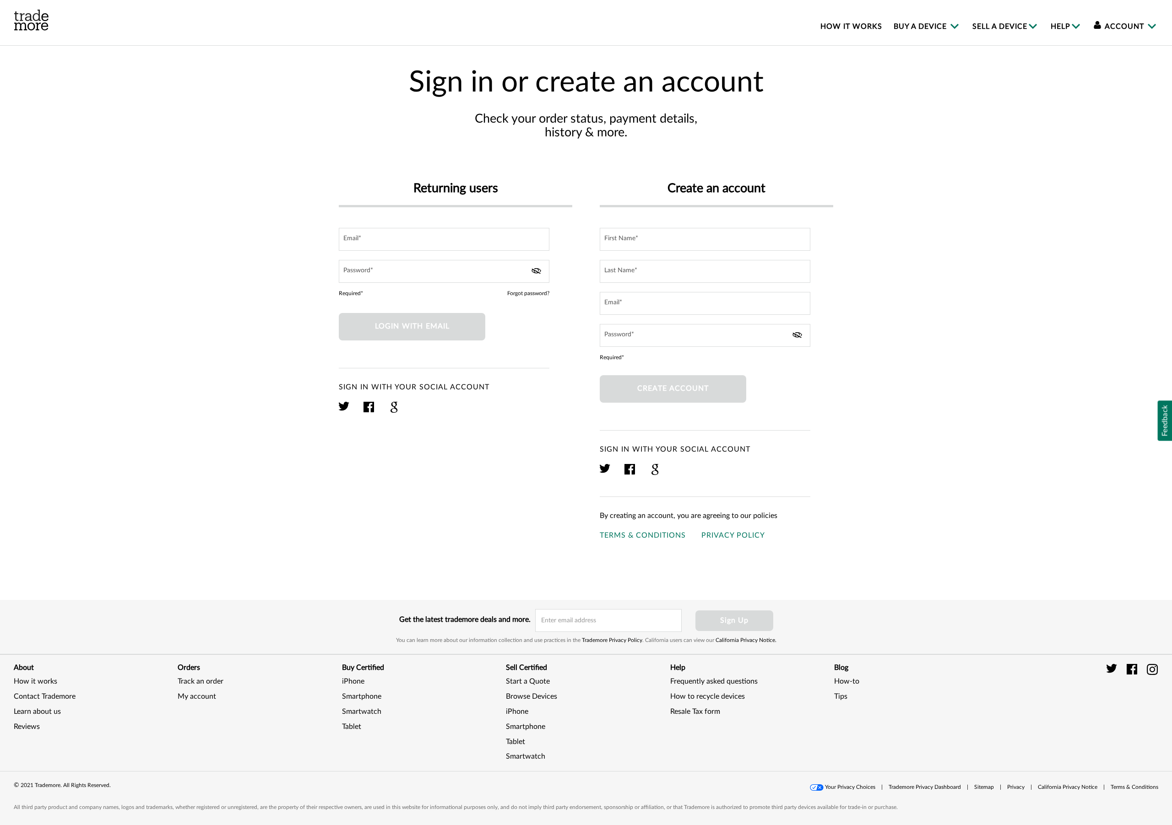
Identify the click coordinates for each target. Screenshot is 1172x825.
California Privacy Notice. (746, 640)
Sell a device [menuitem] (999, 26)
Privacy (1016, 787)
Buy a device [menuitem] (921, 26)
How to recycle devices (707, 696)
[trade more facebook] (1133, 669)
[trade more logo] (31, 20)
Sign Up (734, 620)
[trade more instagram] (1152, 669)
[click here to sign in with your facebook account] (369, 411)
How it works (35, 681)
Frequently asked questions (714, 681)
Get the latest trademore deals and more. (465, 619)
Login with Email (412, 326)
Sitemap (984, 787)
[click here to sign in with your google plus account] (394, 411)
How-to (846, 681)
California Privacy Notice (1067, 787)
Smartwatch (361, 711)
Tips (840, 696)
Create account (673, 388)
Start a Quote (528, 681)
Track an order (200, 681)
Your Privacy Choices (850, 787)
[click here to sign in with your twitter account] (344, 411)
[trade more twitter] (1113, 669)
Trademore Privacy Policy (612, 640)
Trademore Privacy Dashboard (925, 787)
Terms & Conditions (643, 535)
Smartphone (361, 696)
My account (197, 696)
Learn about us (37, 711)
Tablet (351, 726)
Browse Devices (531, 696)
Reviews (27, 726)
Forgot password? (528, 293)
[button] (1135, 706)
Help (1060, 26)
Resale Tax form (695, 711)
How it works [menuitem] (851, 26)
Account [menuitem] (1124, 26)
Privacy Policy (733, 535)
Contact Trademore (45, 696)
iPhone (353, 681)
